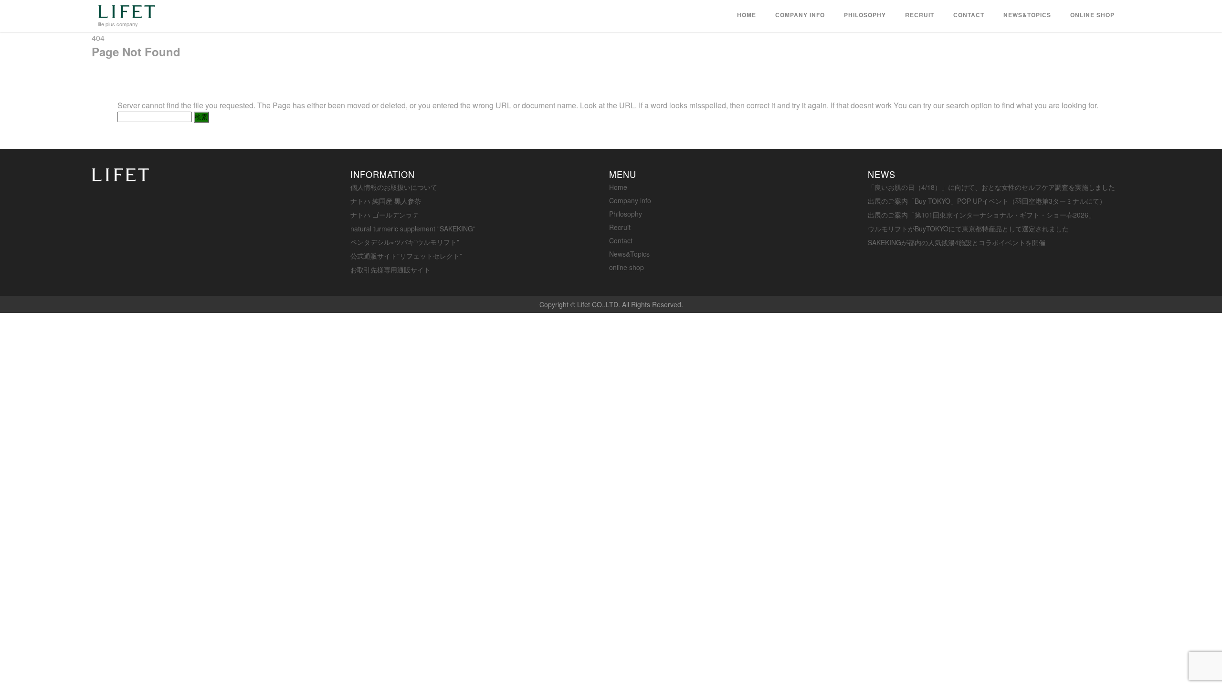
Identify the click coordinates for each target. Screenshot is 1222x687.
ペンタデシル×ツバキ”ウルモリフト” (404, 242)
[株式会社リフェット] (126, 14)
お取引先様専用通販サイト (390, 269)
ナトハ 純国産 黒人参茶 (385, 201)
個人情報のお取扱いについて (393, 187)
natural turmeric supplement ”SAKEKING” (412, 228)
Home (746, 14)
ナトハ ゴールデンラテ (384, 214)
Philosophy (865, 14)
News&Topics (1027, 14)
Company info (800, 14)
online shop (1092, 14)
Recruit (919, 14)
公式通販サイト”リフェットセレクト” (406, 255)
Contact (968, 14)
